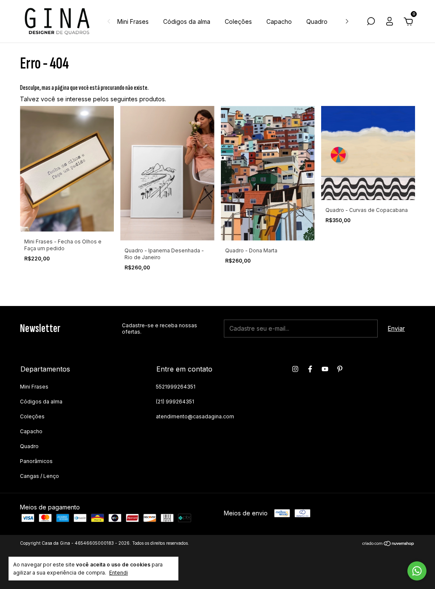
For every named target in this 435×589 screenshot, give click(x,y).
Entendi (118, 572)
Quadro (317, 21)
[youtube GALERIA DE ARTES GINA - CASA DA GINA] (325, 369)
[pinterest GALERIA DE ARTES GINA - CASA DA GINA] (339, 369)
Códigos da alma (186, 21)
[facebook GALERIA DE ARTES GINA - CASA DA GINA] (310, 369)
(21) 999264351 (175, 401)
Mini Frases (133, 21)
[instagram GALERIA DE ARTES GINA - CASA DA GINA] (295, 369)
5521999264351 (175, 386)
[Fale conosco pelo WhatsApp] (417, 570)
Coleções (238, 21)
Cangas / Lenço (39, 476)
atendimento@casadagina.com (195, 416)
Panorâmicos (36, 461)
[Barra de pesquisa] (371, 22)
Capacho (279, 21)
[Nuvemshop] (388, 544)
